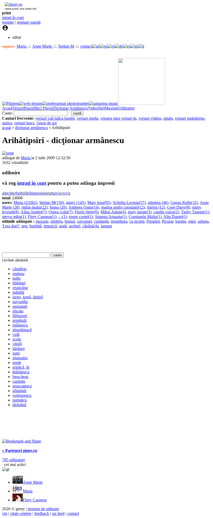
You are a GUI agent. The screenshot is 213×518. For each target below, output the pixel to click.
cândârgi (19, 269)
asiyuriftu (20, 301)
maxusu (42, 221)
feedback (41, 513)
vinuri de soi (46, 123)
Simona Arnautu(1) (111, 216)
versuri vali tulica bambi (55, 118)
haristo (180, 221)
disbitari (18, 283)
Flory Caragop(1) (42, 216)
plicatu (17, 311)
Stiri (101, 108)
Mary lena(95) (99, 202)
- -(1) (62, 216)
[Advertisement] (63, 240)
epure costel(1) (81, 216)
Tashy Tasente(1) (195, 212)
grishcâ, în (20, 367)
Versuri (18, 108)
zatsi (16, 353)
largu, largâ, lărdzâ (27, 297)
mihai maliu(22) (35, 207)
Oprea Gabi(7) (60, 212)
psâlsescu (20, 325)
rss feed (58, 513)
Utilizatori (126, 108)
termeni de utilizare (43, 509)
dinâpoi (18, 348)
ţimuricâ (50, 226)
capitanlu (101, 221)
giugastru (20, 358)
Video (93, 108)
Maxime (111, 108)
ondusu (18, 273)
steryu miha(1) (14, 216)
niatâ (63, 226)
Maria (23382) (25, 202)
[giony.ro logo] (12, 4)
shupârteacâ (22, 330)
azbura (203, 221)
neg (24, 226)
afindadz (19, 390)
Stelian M (66, 46)
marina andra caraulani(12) (123, 207)
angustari (19, 306)
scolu (16, 339)
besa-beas (20, 376)
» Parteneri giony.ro (19, 450)
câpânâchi (90, 226)
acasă (6, 127)
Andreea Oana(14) (83, 207)
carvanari (84, 221)
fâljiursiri (19, 316)
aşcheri (74, 226)
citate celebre (20, 513)
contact (86, 46)
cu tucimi (136, 221)
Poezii (29, 108)
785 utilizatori (13, 460)
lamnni (106, 226)
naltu (16, 278)
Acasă (7, 108)
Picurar (167, 221)
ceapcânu (20, 287)
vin (4, 513)
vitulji (17, 344)
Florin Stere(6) (86, 212)
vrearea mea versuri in (118, 118)
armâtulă (19, 320)
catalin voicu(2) (166, 212)
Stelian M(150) (51, 202)
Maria (22, 46)
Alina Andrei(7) (33, 212)
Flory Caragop (35, 500)
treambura (119, 221)
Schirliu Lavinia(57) (129, 202)
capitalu (18, 381)
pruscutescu (22, 386)
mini (192, 221)
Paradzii (153, 221)
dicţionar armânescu (31, 127)
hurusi (70, 221)
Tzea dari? (10, 226)
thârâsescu (20, 372)
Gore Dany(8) (178, 207)
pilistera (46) (158, 202)
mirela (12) (156, 207)
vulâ (15, 334)
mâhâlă (18, 292)
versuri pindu (87, 118)
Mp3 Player (43, 108)
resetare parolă (29, 22)
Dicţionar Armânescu (70, 108)
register (8, 22)
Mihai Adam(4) (113, 212)
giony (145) (75, 202)
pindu (168, 118)
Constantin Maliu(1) (145, 216)
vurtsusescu (21, 395)
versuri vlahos (149, 118)
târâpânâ (19, 404)
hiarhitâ (35, 226)
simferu (56, 221)
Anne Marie (42, 46)
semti (16, 362)
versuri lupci (24, 123)
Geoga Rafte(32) (184, 202)
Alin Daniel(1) (175, 216)
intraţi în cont (13, 17)
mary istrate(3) (139, 212)
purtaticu (19, 400)
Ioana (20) (58, 207)
